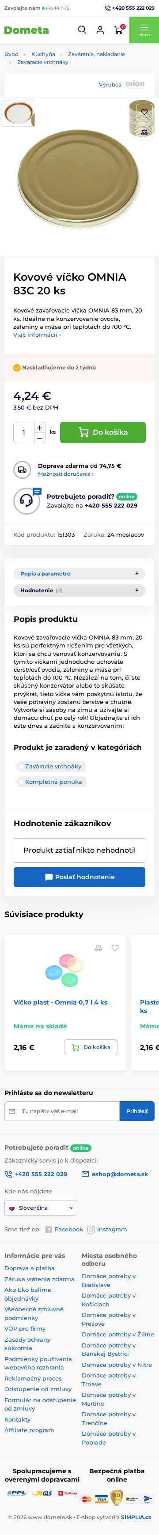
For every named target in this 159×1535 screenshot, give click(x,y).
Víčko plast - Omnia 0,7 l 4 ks (60, 1002)
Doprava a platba (29, 1268)
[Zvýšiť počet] (39, 427)
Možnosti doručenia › (66, 473)
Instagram (112, 1229)
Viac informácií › (37, 334)
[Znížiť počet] (39, 438)
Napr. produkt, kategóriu (61, 71)
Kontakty (17, 1419)
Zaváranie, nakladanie (96, 54)
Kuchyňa (43, 54)
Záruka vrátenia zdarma (39, 1279)
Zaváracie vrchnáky (42, 62)
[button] (82, 30)
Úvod (11, 54)
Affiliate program (29, 1429)
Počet (24, 432)
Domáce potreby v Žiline (118, 1334)
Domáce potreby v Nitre (117, 1364)
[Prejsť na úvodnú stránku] (26, 30)
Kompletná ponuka (53, 781)
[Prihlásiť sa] (100, 30)
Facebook (69, 1229)
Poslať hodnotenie (84, 877)
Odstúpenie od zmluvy (38, 1388)
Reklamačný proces (33, 1378)
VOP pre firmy (24, 1328)
